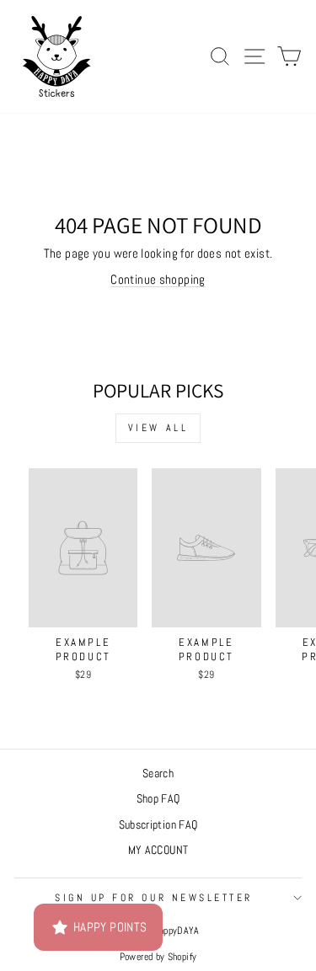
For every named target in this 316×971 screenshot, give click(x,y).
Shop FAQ (158, 799)
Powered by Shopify (158, 956)
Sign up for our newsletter (154, 897)
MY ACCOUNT (158, 850)
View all (158, 428)
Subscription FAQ (158, 825)
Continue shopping (157, 279)
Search (158, 773)
